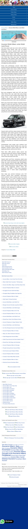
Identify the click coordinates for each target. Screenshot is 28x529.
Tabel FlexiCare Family (6, 272)
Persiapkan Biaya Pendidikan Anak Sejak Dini (12, 293)
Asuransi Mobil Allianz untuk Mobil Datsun (11, 325)
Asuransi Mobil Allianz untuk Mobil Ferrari (11, 316)
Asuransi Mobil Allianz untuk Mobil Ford (11, 302)
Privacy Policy (11, 483)
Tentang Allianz (19, 14)
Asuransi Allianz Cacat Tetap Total (10, 385)
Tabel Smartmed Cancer (7, 266)
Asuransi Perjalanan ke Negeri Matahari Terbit (12, 322)
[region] (14, 36)
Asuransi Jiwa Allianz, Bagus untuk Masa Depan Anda (14, 284)
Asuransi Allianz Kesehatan (8, 390)
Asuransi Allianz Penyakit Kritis (9, 394)
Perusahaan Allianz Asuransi (9, 403)
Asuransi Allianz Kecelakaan (8, 388)
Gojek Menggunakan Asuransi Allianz (10, 336)
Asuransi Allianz (14, 3)
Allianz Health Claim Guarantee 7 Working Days (13, 281)
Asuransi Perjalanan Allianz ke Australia (11, 353)
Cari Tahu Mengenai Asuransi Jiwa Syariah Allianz (13, 327)
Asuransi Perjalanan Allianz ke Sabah (10, 296)
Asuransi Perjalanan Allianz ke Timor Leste (11, 313)
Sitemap (3, 483)
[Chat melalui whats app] (14, 246)
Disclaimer (17, 483)
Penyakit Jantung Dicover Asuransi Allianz (11, 347)
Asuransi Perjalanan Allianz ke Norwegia (11, 345)
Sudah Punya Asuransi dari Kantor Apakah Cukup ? (13, 339)
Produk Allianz (19, 12)
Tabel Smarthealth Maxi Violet (8, 269)
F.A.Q (20, 19)
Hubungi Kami (19, 24)
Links (6, 483)
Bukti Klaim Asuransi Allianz (7, 275)
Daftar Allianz (19, 22)
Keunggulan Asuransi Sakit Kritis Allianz (11, 290)
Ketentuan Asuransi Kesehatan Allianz (10, 362)
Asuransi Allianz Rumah (8, 399)
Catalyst (25, 484)
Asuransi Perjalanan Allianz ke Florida (10, 330)
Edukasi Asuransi (6, 402)
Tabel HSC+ (4, 265)
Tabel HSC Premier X (6, 262)
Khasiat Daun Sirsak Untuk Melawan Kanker (12, 319)
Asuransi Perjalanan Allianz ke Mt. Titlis (11, 310)
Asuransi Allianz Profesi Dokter (9, 397)
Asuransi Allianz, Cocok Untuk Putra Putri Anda (12, 279)
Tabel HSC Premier (6, 263)
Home (14, 7)
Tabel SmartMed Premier (7, 268)
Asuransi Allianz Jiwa (7, 387)
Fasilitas (19, 17)
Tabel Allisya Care (5, 271)
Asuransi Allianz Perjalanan (8, 396)
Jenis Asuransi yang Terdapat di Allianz (11, 350)
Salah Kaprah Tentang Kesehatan (10, 299)
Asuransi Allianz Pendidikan (8, 393)
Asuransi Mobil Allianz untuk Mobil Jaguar (11, 307)
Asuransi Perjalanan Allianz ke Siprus (10, 359)
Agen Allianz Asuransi (7, 384)
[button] (14, 35)
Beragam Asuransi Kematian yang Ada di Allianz (13, 304)
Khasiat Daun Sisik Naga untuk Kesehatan (11, 342)
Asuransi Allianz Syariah (8, 400)
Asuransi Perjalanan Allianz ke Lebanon (11, 287)
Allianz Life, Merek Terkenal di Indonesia (11, 333)
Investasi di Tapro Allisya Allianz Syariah (11, 356)
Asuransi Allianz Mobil (10, 249)
